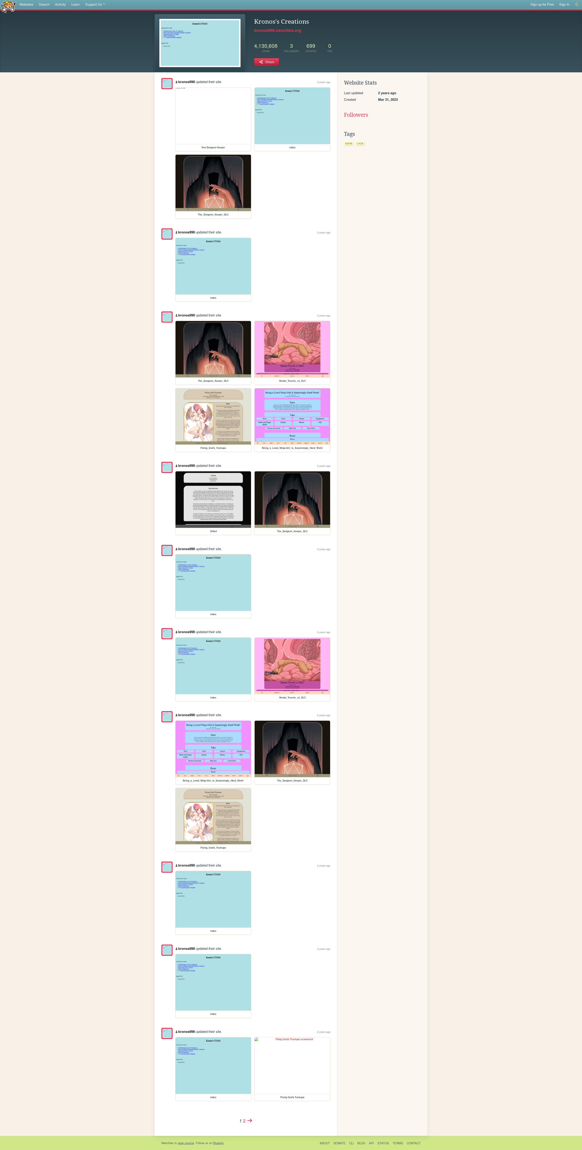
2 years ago (323, 82)
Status (383, 1143)
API (371, 1143)
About (325, 1143)
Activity (60, 4)
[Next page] (250, 1120)
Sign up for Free (542, 4)
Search (44, 4)
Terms (398, 1143)
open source (186, 1143)
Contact (414, 1143)
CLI (351, 1143)
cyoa (360, 143)
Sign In (564, 4)
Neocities (167, 1143)
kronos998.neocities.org (277, 30)
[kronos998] (167, 83)
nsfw (348, 143)
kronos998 (186, 81)
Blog (361, 1143)
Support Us (93, 4)
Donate (340, 1143)
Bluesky (218, 1143)
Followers (356, 115)
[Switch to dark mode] (577, 4)
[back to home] (8, 6)
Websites (26, 4)
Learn (75, 4)
